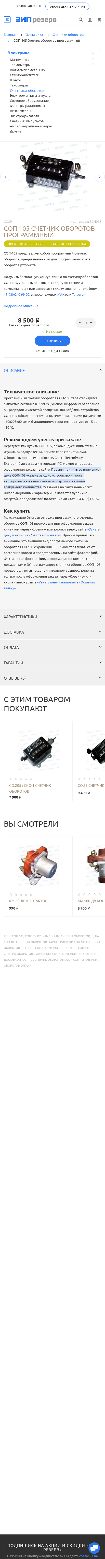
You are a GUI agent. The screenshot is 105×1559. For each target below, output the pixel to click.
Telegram (79, 294)
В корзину (52, 341)
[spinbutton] (85, 323)
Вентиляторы (20, 110)
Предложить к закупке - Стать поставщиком (47, 244)
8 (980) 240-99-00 (28, 6)
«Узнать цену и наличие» (56, 582)
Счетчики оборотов (27, 90)
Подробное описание (21, 306)
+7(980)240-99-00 (16, 294)
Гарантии (13, 662)
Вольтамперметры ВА (27, 70)
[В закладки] (98, 146)
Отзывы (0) (15, 678)
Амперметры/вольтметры (31, 126)
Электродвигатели (24, 116)
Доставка (14, 631)
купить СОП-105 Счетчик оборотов (63, 936)
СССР (8, 221)
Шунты (15, 80)
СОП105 (30, 936)
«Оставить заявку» (47, 535)
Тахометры (19, 85)
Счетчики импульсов (27, 121)
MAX (60, 294)
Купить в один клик (52, 351)
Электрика (19, 52)
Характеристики (20, 616)
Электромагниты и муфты (30, 95)
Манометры (19, 59)
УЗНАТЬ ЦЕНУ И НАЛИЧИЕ (67, 6)
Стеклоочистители (24, 75)
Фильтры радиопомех (27, 105)
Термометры (20, 64)
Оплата (11, 647)
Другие (15, 131)
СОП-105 (17, 936)
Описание (14, 370)
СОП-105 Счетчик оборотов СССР (47, 959)
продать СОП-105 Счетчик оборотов (48, 948)
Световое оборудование (29, 100)
